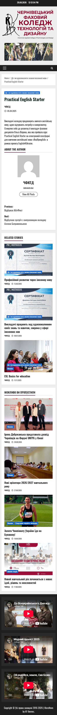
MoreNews (48, 708)
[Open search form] (52, 68)
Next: (25, 220)
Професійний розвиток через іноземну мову (28, 280)
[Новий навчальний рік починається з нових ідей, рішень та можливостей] (28, 559)
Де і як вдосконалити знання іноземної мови (22, 92)
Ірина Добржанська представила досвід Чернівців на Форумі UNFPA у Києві (26, 436)
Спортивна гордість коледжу (26, 523)
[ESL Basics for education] (28, 356)
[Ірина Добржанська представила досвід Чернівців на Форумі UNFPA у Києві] (28, 414)
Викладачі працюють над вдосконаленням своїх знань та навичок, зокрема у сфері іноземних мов (28, 327)
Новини (10, 368)
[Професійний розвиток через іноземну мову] (28, 260)
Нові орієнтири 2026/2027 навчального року (26, 484)
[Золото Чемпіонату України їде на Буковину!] (28, 511)
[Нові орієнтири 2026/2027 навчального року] (28, 463)
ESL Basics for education (17, 376)
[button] (4, 68)
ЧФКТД (7, 106)
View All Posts (28, 194)
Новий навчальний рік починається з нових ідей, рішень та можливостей (28, 581)
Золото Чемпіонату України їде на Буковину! (22, 532)
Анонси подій (12, 571)
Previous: (13, 208)
